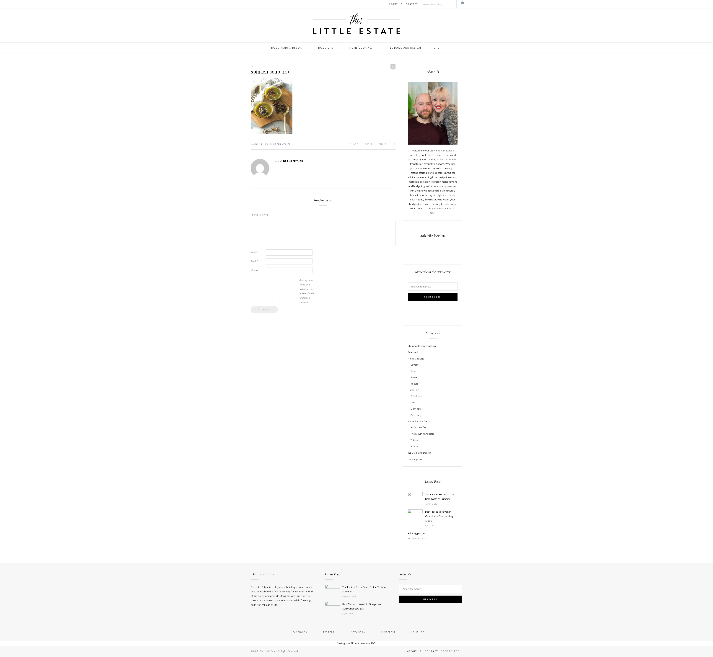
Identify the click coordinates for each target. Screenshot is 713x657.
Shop (438, 47)
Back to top (450, 651)
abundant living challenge (422, 346)
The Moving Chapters (422, 433)
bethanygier (282, 144)
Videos (414, 446)
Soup (413, 371)
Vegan (414, 383)
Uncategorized (416, 459)
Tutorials (415, 440)
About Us (395, 4)
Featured (413, 352)
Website (254, 270)
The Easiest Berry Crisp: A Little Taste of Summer (439, 497)
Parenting (416, 415)
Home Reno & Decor (286, 47)
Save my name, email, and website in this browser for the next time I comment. (306, 291)
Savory (415, 364)
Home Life (325, 47)
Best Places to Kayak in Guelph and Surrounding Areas (439, 516)
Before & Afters (419, 427)
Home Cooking (360, 47)
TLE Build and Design (404, 47)
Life (413, 402)
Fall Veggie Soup (417, 533)
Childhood (416, 396)
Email (254, 261)
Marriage (416, 408)
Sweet (414, 377)
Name (254, 252)
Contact (412, 4)
